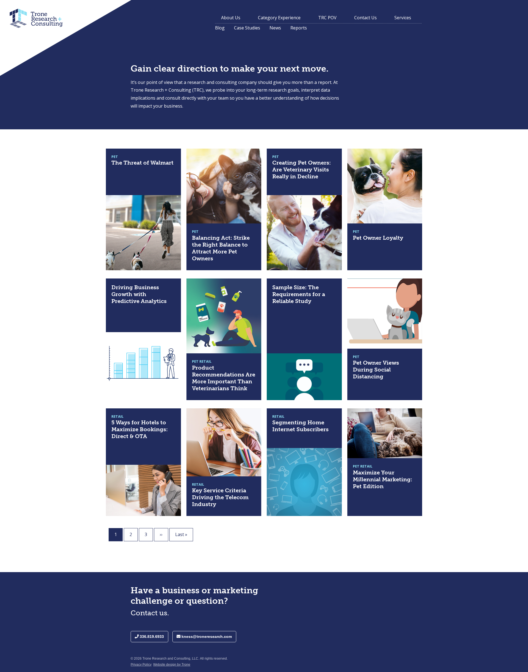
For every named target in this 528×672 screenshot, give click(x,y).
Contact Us (365, 18)
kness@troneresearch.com (206, 636)
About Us (230, 18)
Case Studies (247, 28)
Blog (220, 28)
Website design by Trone (171, 664)
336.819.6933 (151, 636)
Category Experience (279, 18)
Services (402, 18)
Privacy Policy (141, 664)
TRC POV (327, 18)
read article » (119, 282)
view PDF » (117, 152)
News (275, 28)
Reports (298, 28)
